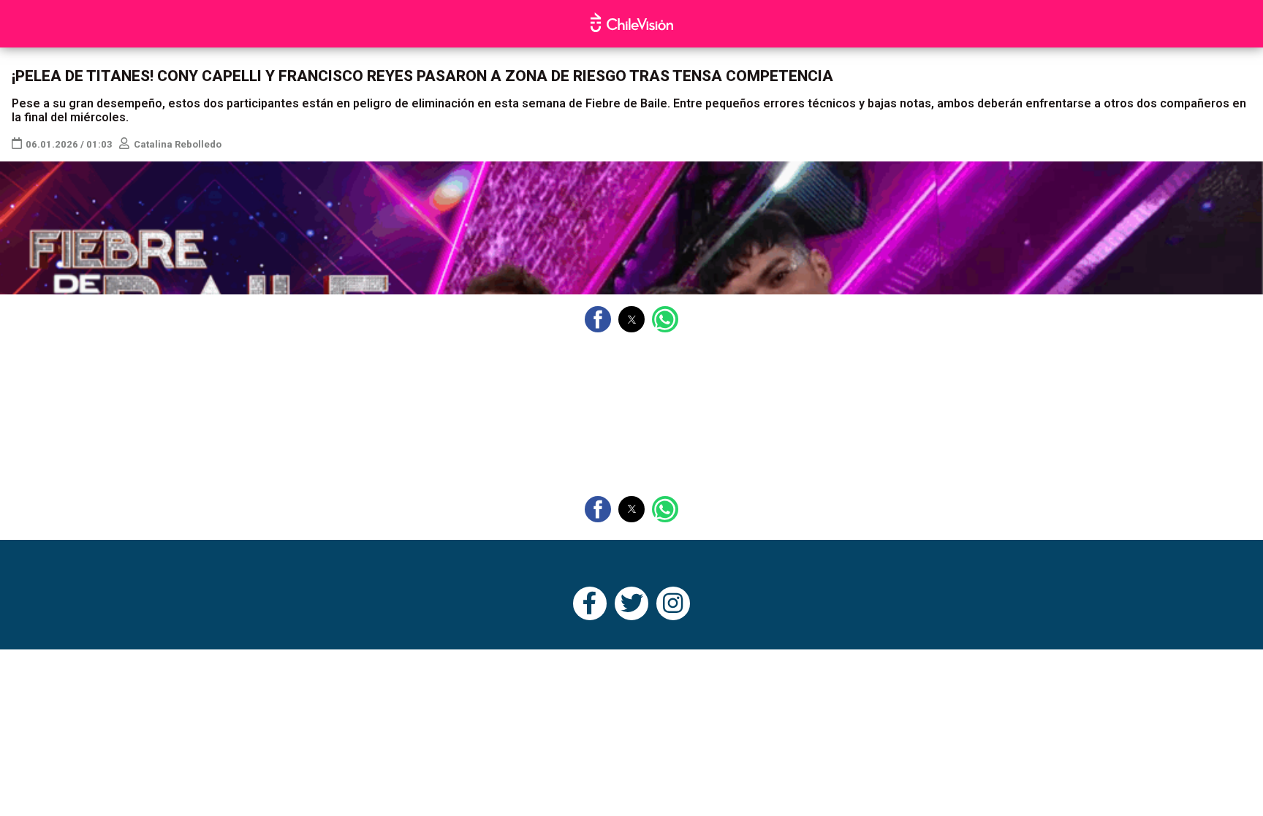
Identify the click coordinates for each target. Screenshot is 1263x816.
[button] (598, 319)
